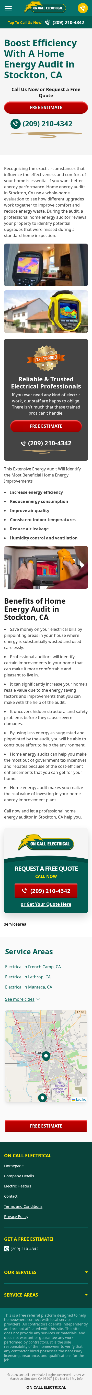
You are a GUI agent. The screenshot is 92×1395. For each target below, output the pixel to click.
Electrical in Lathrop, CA (28, 977)
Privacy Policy (16, 1216)
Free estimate (46, 107)
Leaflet (80, 1099)
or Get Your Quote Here (46, 904)
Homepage (14, 1165)
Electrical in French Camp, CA (33, 966)
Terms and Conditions (23, 1206)
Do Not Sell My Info (69, 1378)
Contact (10, 1196)
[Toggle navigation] (8, 8)
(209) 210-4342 (50, 443)
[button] (42, 1098)
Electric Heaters (17, 1185)
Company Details (19, 1175)
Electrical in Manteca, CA (28, 987)
